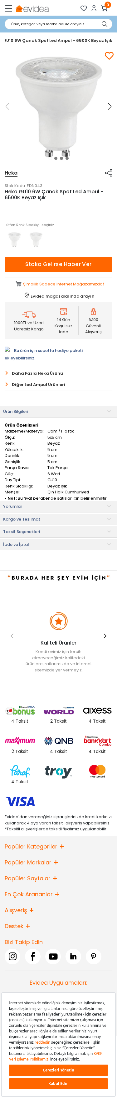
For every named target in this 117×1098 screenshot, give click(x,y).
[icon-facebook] (33, 956)
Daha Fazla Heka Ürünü (37, 373)
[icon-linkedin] (73, 956)
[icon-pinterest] (93, 956)
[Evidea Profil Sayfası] (94, 8)
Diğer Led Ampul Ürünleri (38, 385)
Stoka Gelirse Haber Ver (58, 264)
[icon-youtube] (53, 956)
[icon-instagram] (12, 956)
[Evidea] (32, 8)
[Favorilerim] (83, 8)
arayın (87, 296)
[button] (50, 158)
